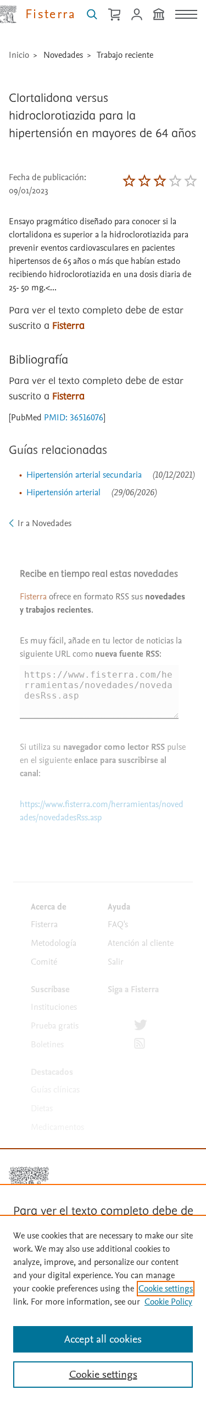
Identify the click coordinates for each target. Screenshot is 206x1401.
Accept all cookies (103, 1339)
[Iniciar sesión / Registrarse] (137, 14)
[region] (103, 1308)
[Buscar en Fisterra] (92, 14)
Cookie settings (165, 1289)
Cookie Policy (168, 1302)
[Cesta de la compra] (114, 14)
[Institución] (159, 14)
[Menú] (186, 14)
